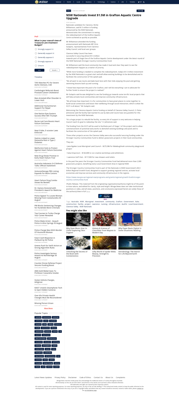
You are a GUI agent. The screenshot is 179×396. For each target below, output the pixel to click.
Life (122, 2)
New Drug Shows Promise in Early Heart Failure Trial (46, 157)
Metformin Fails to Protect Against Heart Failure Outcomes (48, 149)
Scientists (38, 359)
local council (46, 335)
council (55, 331)
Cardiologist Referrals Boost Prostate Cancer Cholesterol (46, 91)
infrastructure (114, 204)
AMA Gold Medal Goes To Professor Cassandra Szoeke (46, 272)
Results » (54, 70)
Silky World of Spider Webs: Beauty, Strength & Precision (104, 253)
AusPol (124, 204)
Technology (101, 2)
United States (39, 349)
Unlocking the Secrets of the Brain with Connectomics (76, 253)
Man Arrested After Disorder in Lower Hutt (47, 99)
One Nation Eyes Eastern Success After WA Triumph (45, 114)
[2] (103, 386)
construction (71, 204)
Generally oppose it (46, 57)
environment (45, 328)
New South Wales (41, 338)
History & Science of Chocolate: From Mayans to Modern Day (104, 230)
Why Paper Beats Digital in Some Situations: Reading (129, 229)
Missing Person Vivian (43, 303)
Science (113, 2)
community (110, 201)
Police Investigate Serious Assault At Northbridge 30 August (45, 255)
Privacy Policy (60, 377)
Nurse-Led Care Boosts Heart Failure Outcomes (47, 122)
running (104, 204)
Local (78, 2)
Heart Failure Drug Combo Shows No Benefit (45, 181)
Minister (54, 328)
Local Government (135, 204)
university (56, 317)
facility (80, 204)
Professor (58, 324)
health (37, 328)
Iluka (137, 201)
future (45, 359)
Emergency (39, 352)
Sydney (52, 359)
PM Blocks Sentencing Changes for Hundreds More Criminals (47, 206)
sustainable (47, 352)
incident (56, 367)
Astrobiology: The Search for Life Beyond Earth (129, 252)
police (46, 321)
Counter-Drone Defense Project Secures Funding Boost (48, 264)
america (57, 363)
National (58, 2)
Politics (68, 11)
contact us (140, 388)
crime (53, 349)
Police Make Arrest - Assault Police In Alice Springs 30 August (48, 222)
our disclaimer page (91, 390)
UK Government (50, 356)
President (38, 363)
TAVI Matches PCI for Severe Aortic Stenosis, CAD (46, 84)
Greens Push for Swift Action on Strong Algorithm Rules (48, 246)
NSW (82, 201)
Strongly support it (45, 49)
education (47, 342)
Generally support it (46, 53)
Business (89, 2)
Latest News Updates (43, 377)
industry (38, 345)
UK (60, 331)
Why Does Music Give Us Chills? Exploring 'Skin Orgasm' (76, 230)
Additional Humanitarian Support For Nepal (45, 107)
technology (56, 342)
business (48, 331)
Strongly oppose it (45, 61)
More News (48, 308)
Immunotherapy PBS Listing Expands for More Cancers (46, 172)
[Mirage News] (42, 2)
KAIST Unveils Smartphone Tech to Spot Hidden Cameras (48, 289)
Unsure (41, 65)
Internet (49, 367)
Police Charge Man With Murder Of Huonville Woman (48, 231)
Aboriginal (89, 201)
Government (129, 201)
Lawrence (96, 204)
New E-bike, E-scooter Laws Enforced (46, 131)
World (69, 2)
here (88, 191)
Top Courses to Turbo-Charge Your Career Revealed (47, 214)
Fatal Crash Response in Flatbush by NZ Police (44, 239)
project (88, 204)
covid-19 (38, 335)
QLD (58, 356)
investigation (46, 345)
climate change (48, 363)
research (38, 324)
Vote (39, 70)
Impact (37, 367)
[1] (102, 386)
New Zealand (39, 356)
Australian (53, 321)
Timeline (132, 2)
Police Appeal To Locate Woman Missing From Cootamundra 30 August (48, 198)
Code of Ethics (85, 377)
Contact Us (98, 377)
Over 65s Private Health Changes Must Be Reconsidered (47, 296)
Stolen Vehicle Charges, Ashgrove (44, 281)
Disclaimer (72, 377)
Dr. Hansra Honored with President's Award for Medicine (47, 189)
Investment (99, 201)
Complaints (120, 377)
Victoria (51, 324)
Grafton (119, 201)
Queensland (39, 331)
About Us (109, 377)
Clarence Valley (72, 206)
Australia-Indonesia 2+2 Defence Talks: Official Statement (48, 164)
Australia (75, 201)
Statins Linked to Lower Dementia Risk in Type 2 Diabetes (44, 140)
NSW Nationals (86, 206)
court (43, 367)
